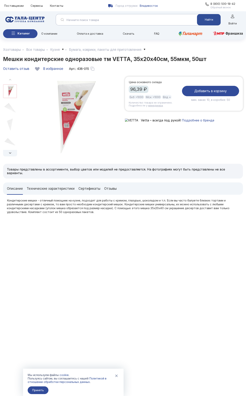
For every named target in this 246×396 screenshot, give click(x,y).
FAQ (156, 33)
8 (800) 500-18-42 (222, 4)
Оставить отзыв (16, 69)
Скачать (128, 33)
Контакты (56, 6)
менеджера (155, 105)
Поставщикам (14, 6)
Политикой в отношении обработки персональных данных (67, 380)
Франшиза (234, 33)
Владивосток (149, 6)
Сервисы (37, 6)
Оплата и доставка (90, 33)
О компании (49, 33)
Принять (38, 390)
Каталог (23, 33)
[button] (10, 153)
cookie (64, 375)
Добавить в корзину (210, 91)
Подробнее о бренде (198, 120)
